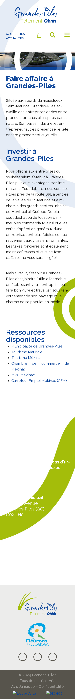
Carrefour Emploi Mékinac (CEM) (39, 380)
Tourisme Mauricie (26, 352)
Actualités (17, 541)
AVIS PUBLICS (15, 34)
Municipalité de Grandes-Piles (37, 346)
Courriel (15, 571)
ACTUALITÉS (15, 38)
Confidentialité (51, 686)
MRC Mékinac (23, 375)
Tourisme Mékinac (26, 357)
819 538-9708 (20, 451)
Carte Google (21, 556)
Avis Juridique (23, 686)
